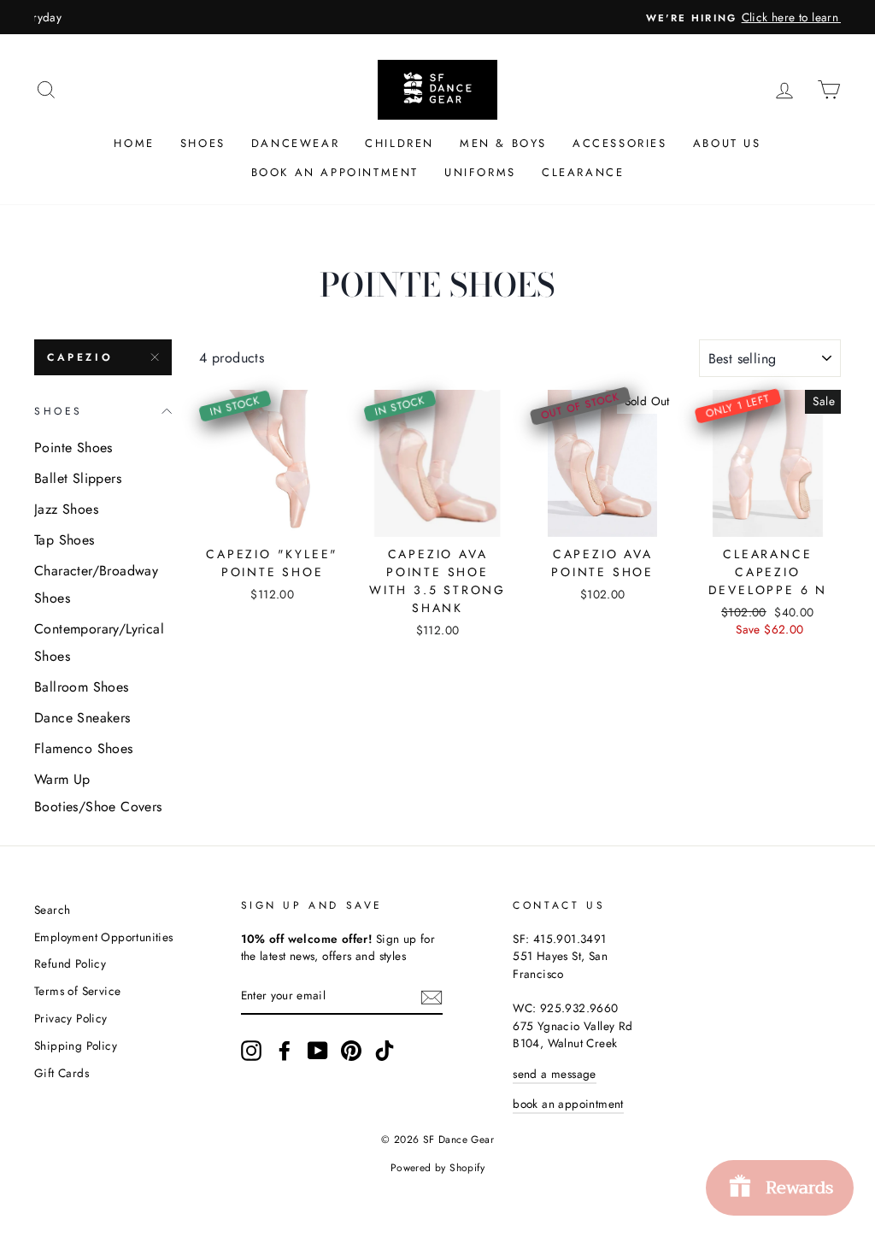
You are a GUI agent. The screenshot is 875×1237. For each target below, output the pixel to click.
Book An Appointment (335, 172)
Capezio (80, 357)
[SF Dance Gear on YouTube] (318, 1050)
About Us (727, 143)
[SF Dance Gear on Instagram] (251, 1050)
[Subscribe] (431, 996)
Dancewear (295, 143)
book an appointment (568, 1103)
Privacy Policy (71, 1018)
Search (52, 909)
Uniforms (480, 172)
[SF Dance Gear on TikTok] (384, 1050)
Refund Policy (70, 963)
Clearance (583, 172)
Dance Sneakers (82, 717)
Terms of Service (77, 990)
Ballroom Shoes (81, 687)
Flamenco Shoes (83, 748)
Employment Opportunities (103, 936)
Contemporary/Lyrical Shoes (99, 642)
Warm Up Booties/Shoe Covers (98, 792)
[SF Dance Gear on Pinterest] (351, 1050)
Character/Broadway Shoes (96, 584)
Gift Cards (61, 1072)
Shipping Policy (75, 1045)
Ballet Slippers (77, 478)
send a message (554, 1073)
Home (134, 143)
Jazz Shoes (66, 509)
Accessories (620, 143)
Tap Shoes (64, 540)
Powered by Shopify (437, 1167)
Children (399, 143)
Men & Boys (503, 143)
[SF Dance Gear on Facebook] (284, 1050)
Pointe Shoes (73, 447)
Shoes (203, 143)
